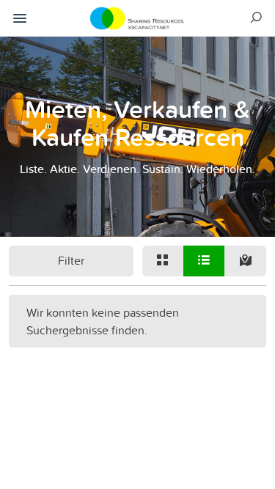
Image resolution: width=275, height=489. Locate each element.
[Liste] (203, 261)
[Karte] (244, 261)
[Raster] (162, 261)
